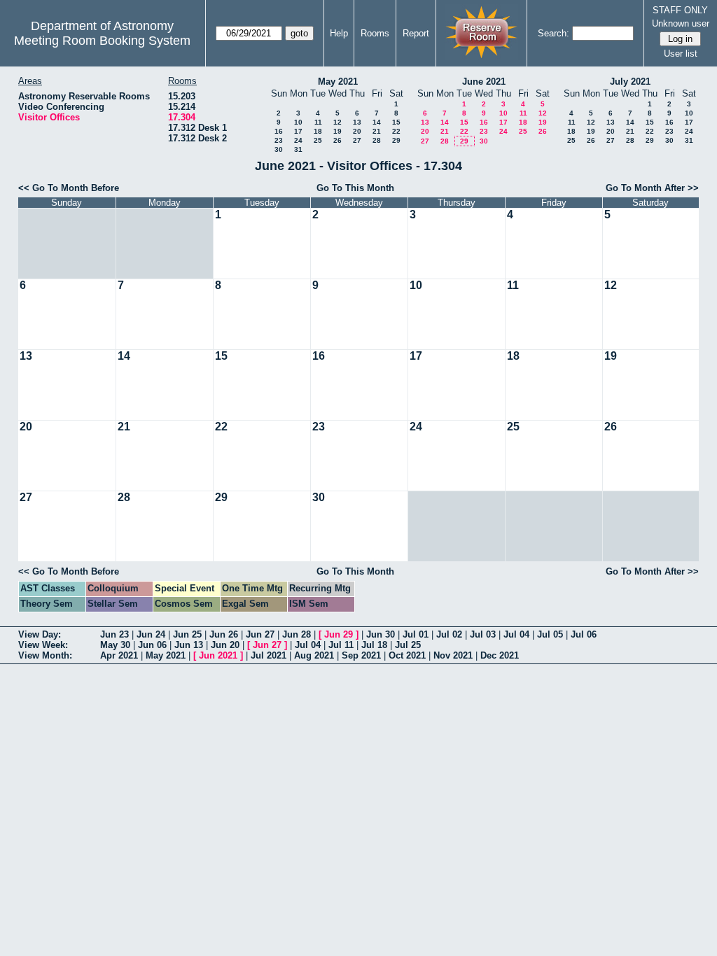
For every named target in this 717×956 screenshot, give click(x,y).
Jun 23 (114, 634)
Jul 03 (483, 634)
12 (337, 122)
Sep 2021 (361, 655)
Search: (553, 33)
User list (680, 53)
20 (357, 131)
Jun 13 (188, 645)
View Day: (39, 634)
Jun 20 (225, 645)
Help (339, 33)
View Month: (45, 655)
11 (318, 122)
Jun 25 (187, 634)
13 (357, 122)
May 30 (115, 645)
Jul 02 (449, 634)
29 (396, 140)
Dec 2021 (499, 655)
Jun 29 (338, 634)
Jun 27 (260, 634)
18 (318, 131)
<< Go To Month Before (68, 188)
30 (278, 149)
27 (357, 140)
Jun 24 (151, 634)
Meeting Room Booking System (102, 41)
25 (318, 140)
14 (377, 122)
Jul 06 (584, 634)
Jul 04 (516, 634)
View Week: (43, 645)
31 (298, 149)
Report (416, 33)
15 (396, 122)
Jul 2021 (268, 655)
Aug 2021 (314, 655)
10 (298, 122)
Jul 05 (550, 634)
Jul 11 (341, 645)
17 (298, 131)
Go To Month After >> (652, 188)
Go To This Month (355, 188)
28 (377, 140)
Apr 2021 (119, 655)
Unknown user (680, 23)
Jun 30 (380, 634)
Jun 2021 (218, 655)
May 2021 (338, 81)
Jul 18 (374, 645)
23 (278, 140)
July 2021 (630, 81)
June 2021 (484, 81)
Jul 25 (408, 645)
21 (377, 131)
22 (396, 131)
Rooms (375, 33)
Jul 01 (416, 634)
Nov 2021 (453, 655)
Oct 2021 (407, 655)
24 (298, 140)
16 (278, 131)
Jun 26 (223, 634)
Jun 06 (152, 645)
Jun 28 (296, 634)
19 (337, 131)
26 (337, 140)
